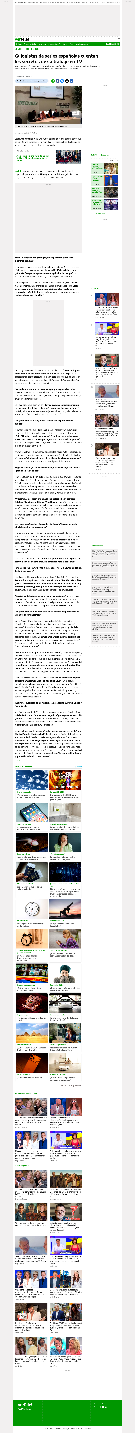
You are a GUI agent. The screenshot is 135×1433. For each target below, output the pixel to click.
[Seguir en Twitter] (95, 1407)
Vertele (18, 171)
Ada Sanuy (18, 1228)
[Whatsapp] (53, 81)
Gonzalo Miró (118, 2)
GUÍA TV (100, 155)
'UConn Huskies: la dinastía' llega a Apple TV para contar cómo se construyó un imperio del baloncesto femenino (103, 590)
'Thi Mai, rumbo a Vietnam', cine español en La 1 (97, 166)
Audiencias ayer (43, 2)
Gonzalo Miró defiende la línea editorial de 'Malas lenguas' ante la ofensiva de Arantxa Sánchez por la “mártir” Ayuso (64, 1121)
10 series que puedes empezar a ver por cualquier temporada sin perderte (30, 1224)
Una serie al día (110, 2)
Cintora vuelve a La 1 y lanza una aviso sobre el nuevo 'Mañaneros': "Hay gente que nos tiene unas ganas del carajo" (106, 341)
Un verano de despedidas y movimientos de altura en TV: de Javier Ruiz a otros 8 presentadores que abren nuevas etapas (30, 1154)
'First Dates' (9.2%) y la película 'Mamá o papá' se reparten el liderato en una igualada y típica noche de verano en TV (66, 1326)
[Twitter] (67, 81)
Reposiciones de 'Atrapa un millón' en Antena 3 (97, 202)
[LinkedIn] (71, 81)
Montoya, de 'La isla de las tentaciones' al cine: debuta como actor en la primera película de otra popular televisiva (29, 1326)
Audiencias (42, 44)
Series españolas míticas (33, 2)
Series (65, 44)
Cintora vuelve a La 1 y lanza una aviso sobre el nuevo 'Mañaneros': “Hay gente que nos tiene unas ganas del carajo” (65, 1154)
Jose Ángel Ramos (21, 1127)
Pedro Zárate (54, 1333)
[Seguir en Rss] (106, 1407)
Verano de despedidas (53, 2)
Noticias (19, 44)
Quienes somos (49, 1429)
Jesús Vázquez (102, 2)
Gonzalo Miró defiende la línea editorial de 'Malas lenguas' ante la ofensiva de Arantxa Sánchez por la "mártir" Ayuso (106, 311)
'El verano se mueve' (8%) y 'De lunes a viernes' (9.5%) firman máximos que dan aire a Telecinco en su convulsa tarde (65, 1360)
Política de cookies (76, 1429)
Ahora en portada (22, 1166)
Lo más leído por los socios (26, 1094)
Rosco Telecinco (69, 2)
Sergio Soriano (54, 1127)
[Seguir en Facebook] (97, 1407)
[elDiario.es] (24, 1409)
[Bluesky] (62, 81)
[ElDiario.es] (112, 44)
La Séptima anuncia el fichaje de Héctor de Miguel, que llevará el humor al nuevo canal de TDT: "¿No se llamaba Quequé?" (106, 372)
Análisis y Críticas (82, 44)
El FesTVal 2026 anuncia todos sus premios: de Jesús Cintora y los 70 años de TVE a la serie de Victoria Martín (66, 1292)
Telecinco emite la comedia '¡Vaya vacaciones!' (97, 190)
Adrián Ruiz (53, 1161)
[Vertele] (25, 1404)
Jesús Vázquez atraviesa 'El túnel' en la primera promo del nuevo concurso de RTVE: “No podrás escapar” (104, 613)
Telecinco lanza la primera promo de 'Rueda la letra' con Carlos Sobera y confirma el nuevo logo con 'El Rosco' (30, 1258)
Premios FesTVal (94, 2)
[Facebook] (57, 81)
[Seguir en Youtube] (103, 1407)
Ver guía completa (97, 213)
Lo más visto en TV (54, 44)
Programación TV (30, 44)
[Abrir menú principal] (119, 39)
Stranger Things (85, 2)
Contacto (58, 1429)
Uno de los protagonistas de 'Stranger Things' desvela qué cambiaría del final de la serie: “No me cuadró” (104, 577)
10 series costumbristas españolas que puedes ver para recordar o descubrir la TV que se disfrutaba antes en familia (31, 1121)
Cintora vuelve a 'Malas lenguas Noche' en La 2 (97, 178)
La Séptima (62, 2)
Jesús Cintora (77, 2)
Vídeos (72, 44)
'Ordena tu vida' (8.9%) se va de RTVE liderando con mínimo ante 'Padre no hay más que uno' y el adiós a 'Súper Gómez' (31, 1360)
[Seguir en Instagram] (100, 1407)
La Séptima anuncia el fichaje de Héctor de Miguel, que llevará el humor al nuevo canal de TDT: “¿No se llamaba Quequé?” (65, 1226)
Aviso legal (66, 1429)
